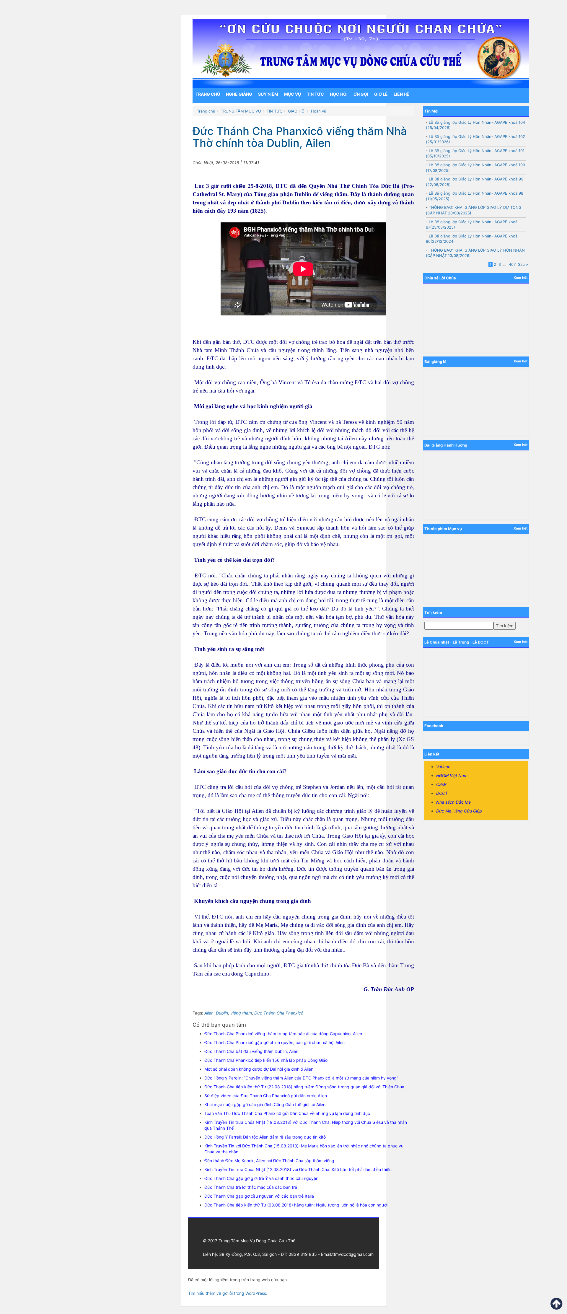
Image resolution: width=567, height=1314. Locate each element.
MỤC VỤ (292, 94)
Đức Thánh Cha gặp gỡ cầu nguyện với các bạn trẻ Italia (259, 1196)
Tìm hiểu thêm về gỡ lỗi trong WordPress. (227, 1293)
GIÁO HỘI (296, 111)
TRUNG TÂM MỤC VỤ (241, 111)
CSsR (441, 784)
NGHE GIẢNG (239, 94)
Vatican (443, 766)
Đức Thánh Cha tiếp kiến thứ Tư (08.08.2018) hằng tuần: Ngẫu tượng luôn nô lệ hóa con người (295, 1204)
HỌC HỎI (339, 94)
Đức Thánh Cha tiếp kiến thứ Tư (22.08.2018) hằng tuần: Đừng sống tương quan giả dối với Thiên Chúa (304, 1086)
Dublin (222, 1012)
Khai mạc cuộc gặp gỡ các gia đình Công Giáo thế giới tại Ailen (264, 1104)
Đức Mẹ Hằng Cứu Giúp (459, 810)
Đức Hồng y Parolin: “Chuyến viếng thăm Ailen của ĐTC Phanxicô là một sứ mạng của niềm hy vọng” (301, 1077)
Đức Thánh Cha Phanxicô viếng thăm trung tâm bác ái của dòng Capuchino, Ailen (283, 1033)
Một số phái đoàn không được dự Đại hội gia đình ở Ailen (258, 1069)
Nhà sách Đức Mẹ (453, 802)
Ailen (209, 1012)
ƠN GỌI (360, 94)
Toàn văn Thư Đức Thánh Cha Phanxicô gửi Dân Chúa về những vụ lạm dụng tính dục (287, 1113)
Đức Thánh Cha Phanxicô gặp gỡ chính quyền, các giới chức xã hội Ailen (274, 1042)
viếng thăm (241, 1012)
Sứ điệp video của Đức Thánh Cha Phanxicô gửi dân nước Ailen (265, 1095)
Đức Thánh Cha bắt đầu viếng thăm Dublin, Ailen (251, 1051)
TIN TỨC (315, 94)
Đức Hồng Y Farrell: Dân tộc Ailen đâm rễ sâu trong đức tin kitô (265, 1136)
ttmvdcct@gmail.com (353, 1254)
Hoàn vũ (318, 111)
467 (512, 264)
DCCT (442, 793)
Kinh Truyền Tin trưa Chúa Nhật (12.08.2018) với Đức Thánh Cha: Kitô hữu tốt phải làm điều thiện (298, 1169)
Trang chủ (207, 94)
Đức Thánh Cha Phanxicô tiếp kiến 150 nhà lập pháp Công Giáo (266, 1060)
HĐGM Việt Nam (451, 775)
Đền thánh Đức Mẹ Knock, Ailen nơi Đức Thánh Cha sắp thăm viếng (269, 1160)
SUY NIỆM (268, 94)
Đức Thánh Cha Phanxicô (278, 1012)
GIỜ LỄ (381, 94)
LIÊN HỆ (401, 94)
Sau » (523, 264)
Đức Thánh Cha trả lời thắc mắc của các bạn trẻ (250, 1187)
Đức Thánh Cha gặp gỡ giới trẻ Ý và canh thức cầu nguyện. (262, 1178)
